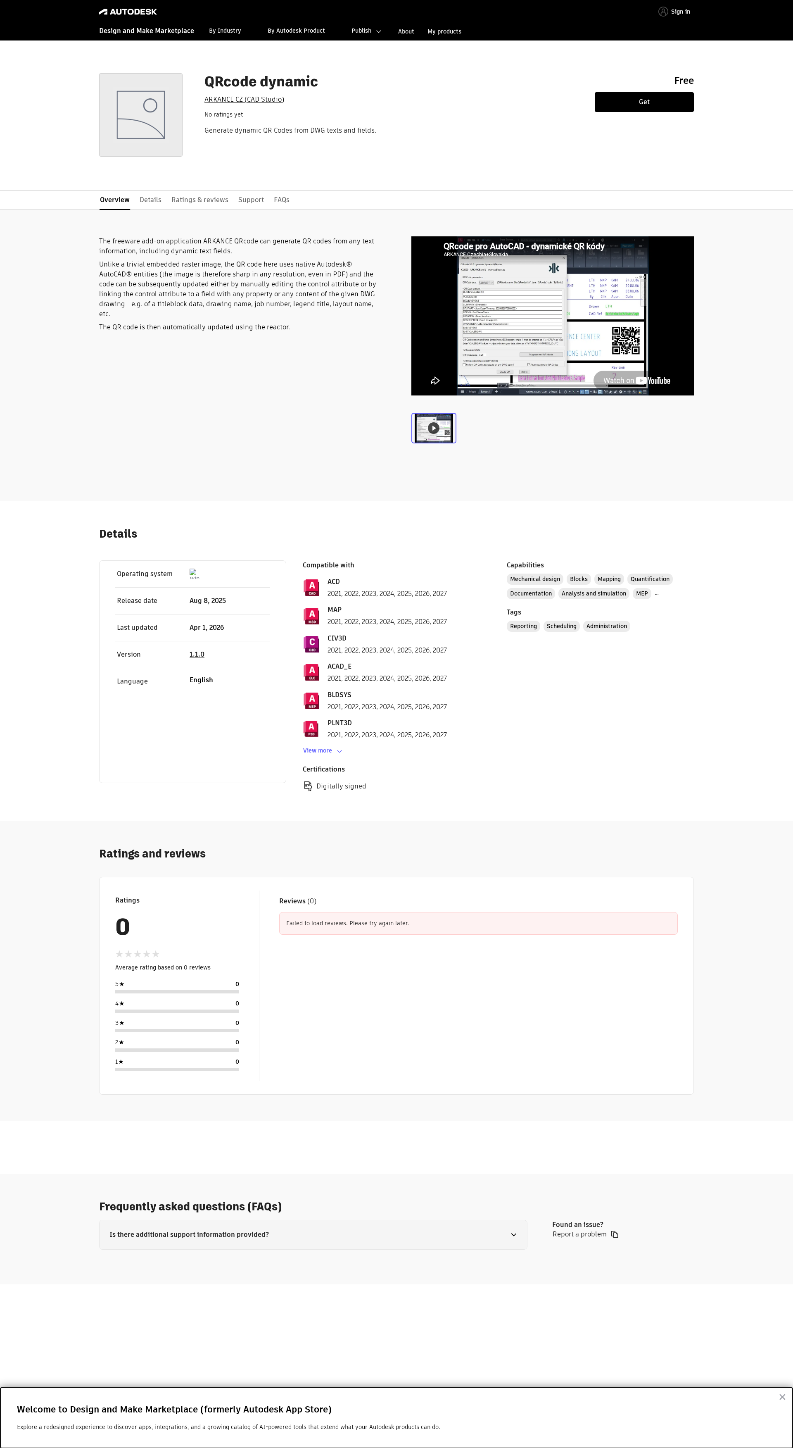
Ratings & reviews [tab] (199, 200)
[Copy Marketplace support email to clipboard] (614, 1234)
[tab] (433, 430)
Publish (361, 30)
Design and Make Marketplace (146, 31)
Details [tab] (150, 200)
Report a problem (580, 1234)
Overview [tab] (115, 200)
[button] (313, 1234)
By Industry (225, 30)
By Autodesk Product (296, 30)
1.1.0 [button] (197, 654)
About (406, 31)
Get (644, 102)
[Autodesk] (128, 11)
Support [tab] (251, 200)
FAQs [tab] (282, 200)
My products (444, 31)
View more (317, 750)
